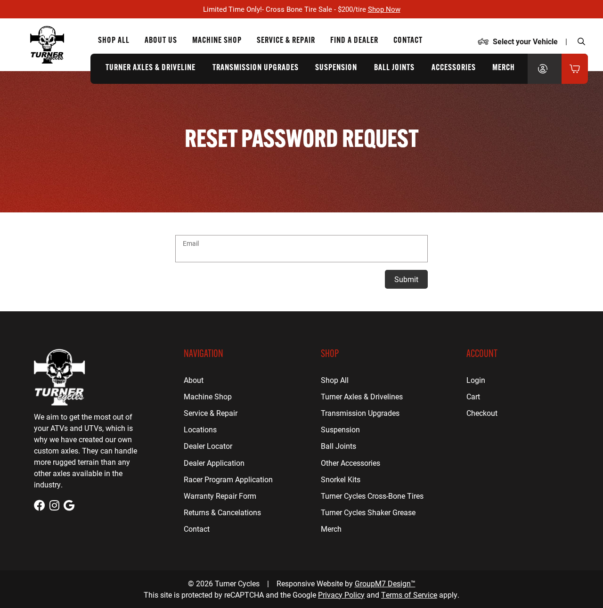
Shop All (114, 41)
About (194, 380)
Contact (408, 41)
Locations (200, 429)
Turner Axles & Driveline (151, 68)
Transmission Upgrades (255, 68)
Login (475, 380)
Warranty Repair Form (220, 496)
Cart (473, 396)
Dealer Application (214, 463)
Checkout (481, 413)
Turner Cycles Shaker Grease (368, 512)
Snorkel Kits (340, 479)
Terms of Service (409, 595)
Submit (406, 279)
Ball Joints (394, 68)
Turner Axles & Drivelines (362, 396)
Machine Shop (217, 41)
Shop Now (384, 9)
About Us (161, 41)
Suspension (336, 68)
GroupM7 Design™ (385, 583)
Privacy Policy (341, 595)
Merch (503, 68)
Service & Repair (286, 41)
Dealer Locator (208, 446)
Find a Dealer (354, 41)
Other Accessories (350, 463)
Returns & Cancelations (222, 512)
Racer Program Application (228, 479)
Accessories (454, 68)
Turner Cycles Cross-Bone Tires (372, 496)
